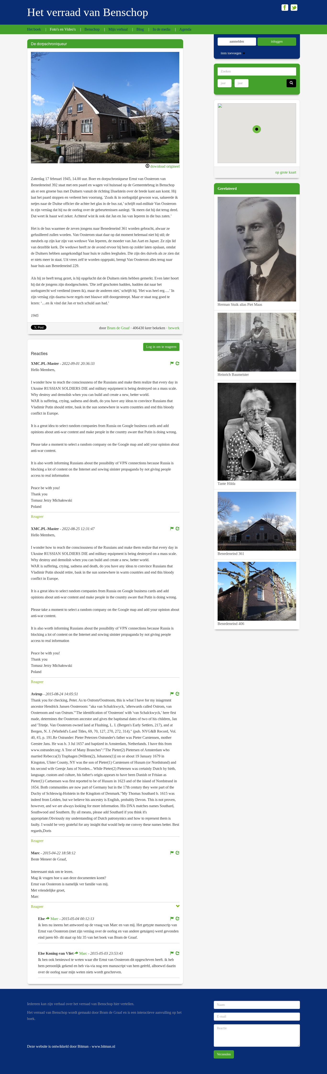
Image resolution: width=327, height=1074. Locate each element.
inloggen (277, 41)
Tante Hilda (226, 484)
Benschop (92, 29)
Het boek (34, 29)
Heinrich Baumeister (233, 375)
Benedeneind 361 (231, 554)
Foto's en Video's (63, 29)
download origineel (165, 166)
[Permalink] (178, 364)
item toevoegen (231, 53)
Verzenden (224, 1054)
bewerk (174, 328)
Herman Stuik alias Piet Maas (240, 304)
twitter (294, 7)
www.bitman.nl (103, 1046)
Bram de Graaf (118, 328)
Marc (54, 919)
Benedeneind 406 (231, 624)
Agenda (185, 29)
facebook (285, 7)
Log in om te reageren (161, 347)
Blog (140, 29)
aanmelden (237, 41)
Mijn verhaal (118, 29)
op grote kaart (285, 172)
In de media (161, 29)
